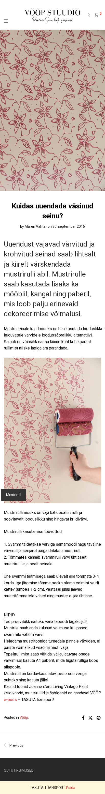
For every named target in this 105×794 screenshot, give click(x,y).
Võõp (24, 717)
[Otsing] (90, 15)
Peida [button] (70, 788)
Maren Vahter (36, 226)
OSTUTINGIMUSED (19, 770)
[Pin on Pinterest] (99, 718)
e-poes (10, 699)
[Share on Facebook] (83, 718)
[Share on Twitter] (90, 718)
